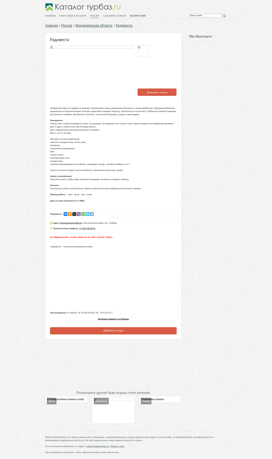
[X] (74, 214)
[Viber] (79, 214)
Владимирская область (94, 26)
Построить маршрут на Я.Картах (113, 319)
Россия (94, 15)
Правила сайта (117, 446)
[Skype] (87, 214)
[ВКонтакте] (65, 214)
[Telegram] (92, 214)
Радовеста (124, 26)
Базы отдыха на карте (73, 15)
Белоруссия (138, 15)
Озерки (146, 401)
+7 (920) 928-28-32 (87, 228)
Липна (51, 401)
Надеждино (101, 401)
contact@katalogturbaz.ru (97, 446)
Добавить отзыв (157, 92)
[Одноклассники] (70, 214)
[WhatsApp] (83, 214)
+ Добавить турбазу (114, 15)
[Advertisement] (113, 364)
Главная (50, 15)
